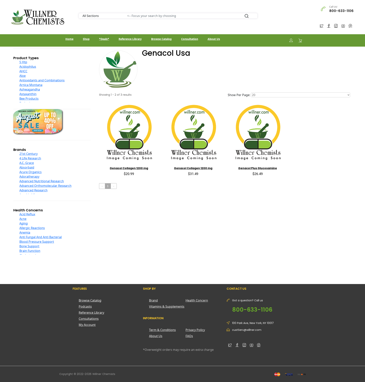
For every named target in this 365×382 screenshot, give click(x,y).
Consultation (189, 39)
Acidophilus (27, 66)
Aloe (22, 76)
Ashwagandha (29, 89)
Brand (153, 300)
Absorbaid (26, 167)
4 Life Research (30, 158)
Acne (22, 219)
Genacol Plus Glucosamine (257, 168)
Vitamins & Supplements (166, 306)
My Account (87, 325)
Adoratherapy (29, 176)
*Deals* (104, 39)
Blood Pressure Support (36, 242)
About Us (214, 39)
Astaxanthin (27, 94)
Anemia (24, 232)
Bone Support (29, 246)
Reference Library (130, 39)
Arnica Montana (30, 85)
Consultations (89, 319)
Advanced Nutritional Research (41, 181)
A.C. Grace (26, 163)
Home (69, 39)
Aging (23, 223)
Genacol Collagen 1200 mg (129, 168)
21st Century (28, 154)
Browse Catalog (161, 39)
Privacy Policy (195, 330)
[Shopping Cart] (300, 40)
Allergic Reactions (32, 228)
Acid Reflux (27, 214)
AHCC (23, 71)
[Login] (291, 40)
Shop (86, 39)
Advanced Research (33, 190)
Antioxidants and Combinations (42, 80)
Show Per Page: (239, 95)
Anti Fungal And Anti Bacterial (40, 237)
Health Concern (197, 300)
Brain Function (29, 251)
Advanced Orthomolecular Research (45, 186)
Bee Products (29, 98)
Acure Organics (30, 172)
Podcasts (85, 306)
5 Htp (23, 62)
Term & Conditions (162, 330)
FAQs (189, 336)
